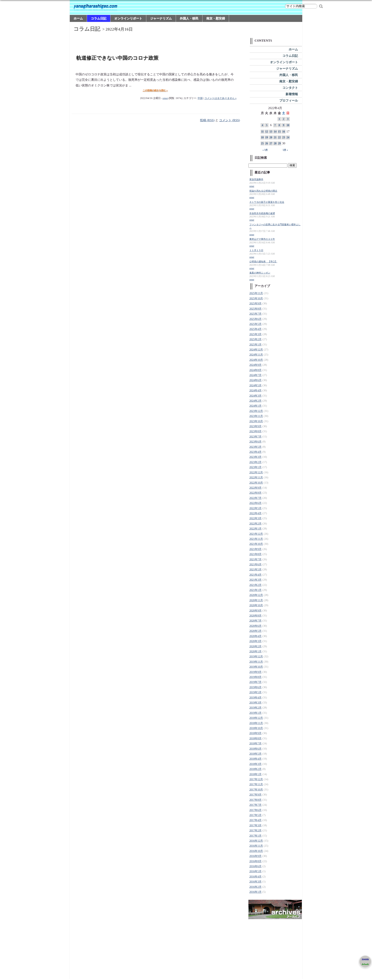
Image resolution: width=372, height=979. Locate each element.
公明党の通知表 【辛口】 (263, 261)
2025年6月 (255, 319)
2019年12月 (256, 656)
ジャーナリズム (161, 18)
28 (275, 143)
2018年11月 (256, 723)
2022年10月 (256, 482)
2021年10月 (256, 543)
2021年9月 (255, 549)
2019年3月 (255, 702)
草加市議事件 (256, 179)
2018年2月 (255, 769)
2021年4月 (255, 574)
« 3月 (265, 150)
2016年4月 (255, 876)
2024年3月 (255, 395)
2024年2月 (255, 400)
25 (262, 143)
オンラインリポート (128, 18)
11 (262, 131)
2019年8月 (255, 677)
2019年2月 (255, 707)
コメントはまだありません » (220, 98)
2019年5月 (255, 692)
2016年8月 (255, 861)
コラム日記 (98, 18)
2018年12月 (256, 717)
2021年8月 (255, 554)
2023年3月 (255, 456)
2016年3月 (255, 881)
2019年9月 (255, 672)
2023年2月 (255, 462)
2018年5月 (255, 753)
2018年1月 (255, 774)
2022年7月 (255, 498)
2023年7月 (255, 436)
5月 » (285, 150)
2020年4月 (255, 636)
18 (262, 137)
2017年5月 (255, 815)
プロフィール (288, 100)
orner (165, 98)
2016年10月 (256, 851)
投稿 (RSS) (207, 120)
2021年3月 (255, 579)
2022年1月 (255, 528)
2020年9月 (255, 610)
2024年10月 (256, 359)
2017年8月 (255, 799)
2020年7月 (255, 620)
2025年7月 (255, 313)
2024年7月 (255, 375)
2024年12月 (256, 349)
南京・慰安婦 (215, 18)
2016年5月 (255, 871)
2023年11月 (256, 416)
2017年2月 (255, 830)
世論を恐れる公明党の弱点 (263, 191)
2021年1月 (255, 590)
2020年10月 (256, 605)
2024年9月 (255, 364)
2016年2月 (255, 886)
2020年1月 (255, 651)
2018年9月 (255, 733)
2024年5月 (255, 385)
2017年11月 (256, 784)
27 (271, 143)
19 (266, 137)
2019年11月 (256, 661)
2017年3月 (255, 825)
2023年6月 (255, 441)
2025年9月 (255, 303)
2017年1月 (255, 835)
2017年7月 (255, 804)
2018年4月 (255, 758)
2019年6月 (255, 687)
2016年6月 (255, 866)
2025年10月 (256, 298)
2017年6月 (255, 810)
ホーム (78, 18)
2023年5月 (255, 446)
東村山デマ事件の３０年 (262, 239)
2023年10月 (256, 421)
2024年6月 (255, 380)
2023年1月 (255, 467)
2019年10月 (256, 666)
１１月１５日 (256, 250)
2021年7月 (255, 559)
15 (279, 131)
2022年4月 (255, 513)
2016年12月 (256, 840)
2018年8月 (255, 738)
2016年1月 (255, 891)
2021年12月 (256, 533)
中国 (200, 98)
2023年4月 (255, 451)
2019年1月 (255, 712)
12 (266, 131)
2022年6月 (255, 503)
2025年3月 (255, 334)
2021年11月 (256, 538)
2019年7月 (255, 682)
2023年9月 (255, 426)
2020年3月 (255, 641)
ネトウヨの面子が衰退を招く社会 (266, 202)
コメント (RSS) (229, 120)
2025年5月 (255, 324)
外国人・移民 (189, 18)
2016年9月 (255, 856)
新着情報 (292, 94)
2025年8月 (255, 308)
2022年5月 (255, 508)
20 (271, 137)
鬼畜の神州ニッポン (259, 273)
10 (288, 125)
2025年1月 (255, 344)
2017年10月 (256, 789)
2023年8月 (255, 431)
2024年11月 (256, 354)
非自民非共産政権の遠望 (262, 213)
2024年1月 (255, 405)
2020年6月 (255, 625)
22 (279, 137)
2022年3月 (255, 518)
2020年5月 (255, 630)
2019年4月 (255, 697)
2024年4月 (255, 390)
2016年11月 (256, 845)
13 (271, 131)
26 (266, 143)
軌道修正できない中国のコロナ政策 (118, 58)
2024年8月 (255, 370)
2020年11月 (256, 600)
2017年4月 (255, 820)
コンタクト (290, 87)
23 (283, 137)
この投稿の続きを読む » (155, 90)
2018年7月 (255, 743)
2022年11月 (256, 477)
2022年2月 (255, 523)
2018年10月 (256, 728)
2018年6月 (255, 748)
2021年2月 (255, 585)
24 (288, 137)
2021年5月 (255, 569)
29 (279, 143)
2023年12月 (256, 411)
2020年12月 (256, 595)
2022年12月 (256, 472)
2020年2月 (255, 646)
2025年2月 (255, 339)
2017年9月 (255, 794)
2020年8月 (255, 615)
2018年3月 (255, 764)
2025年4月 (255, 329)
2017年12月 (256, 779)
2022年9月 (255, 487)
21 (275, 137)
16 (283, 131)
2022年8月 (255, 492)
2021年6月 (255, 564)
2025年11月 (256, 293)
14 (275, 131)
